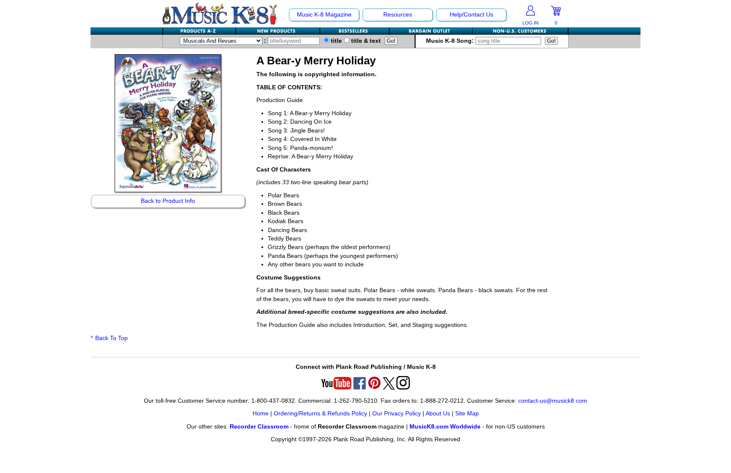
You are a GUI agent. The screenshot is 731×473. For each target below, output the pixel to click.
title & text (365, 41)
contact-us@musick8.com (552, 401)
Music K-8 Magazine (324, 14)
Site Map (467, 413)
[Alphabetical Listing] (199, 31)
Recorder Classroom (259, 426)
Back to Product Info (168, 201)
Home (261, 413)
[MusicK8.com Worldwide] (520, 31)
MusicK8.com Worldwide (445, 426)
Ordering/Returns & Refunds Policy (320, 413)
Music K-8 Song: (450, 41)
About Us (438, 413)
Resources (397, 14)
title (335, 41)
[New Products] (278, 31)
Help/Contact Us (471, 14)
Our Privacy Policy (396, 413)
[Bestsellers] (355, 31)
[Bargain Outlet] (431, 31)
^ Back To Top (109, 338)
